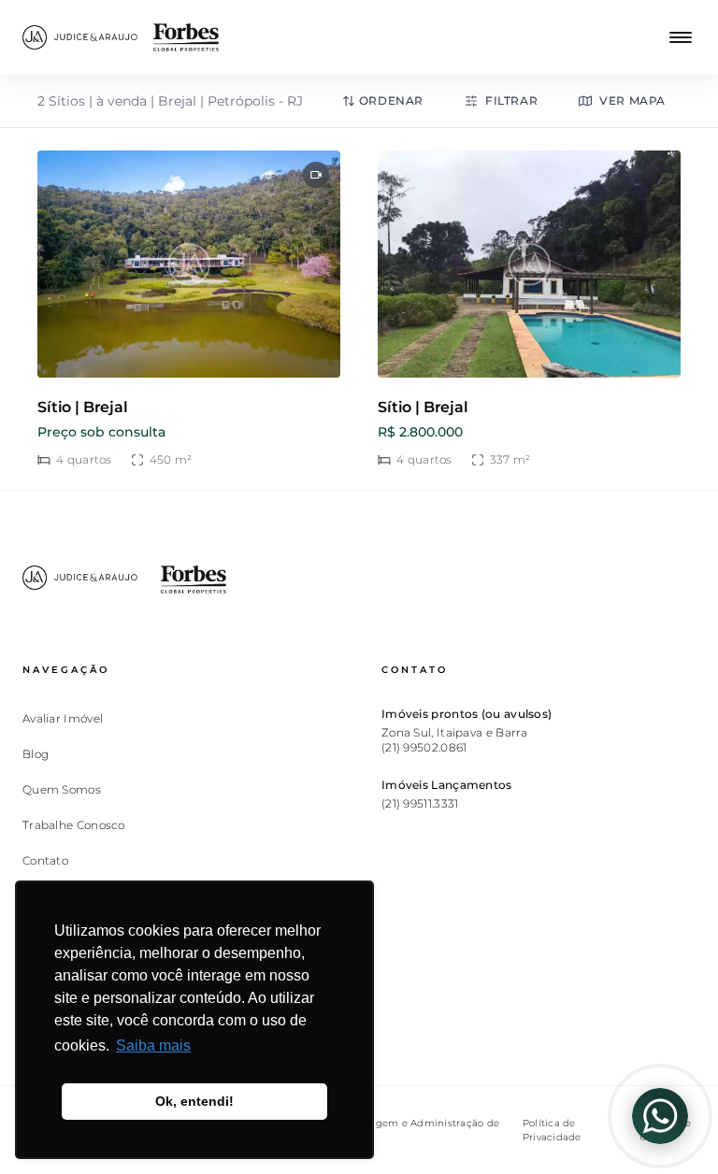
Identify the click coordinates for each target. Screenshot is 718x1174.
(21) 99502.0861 (424, 747)
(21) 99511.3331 (420, 803)
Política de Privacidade (552, 1130)
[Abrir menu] (681, 37)
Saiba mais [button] (153, 1045)
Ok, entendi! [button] (194, 1101)
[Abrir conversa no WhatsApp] (660, 1116)
